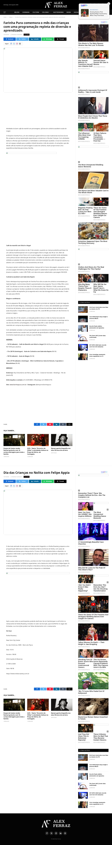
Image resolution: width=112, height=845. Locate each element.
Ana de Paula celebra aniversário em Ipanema (96, 327)
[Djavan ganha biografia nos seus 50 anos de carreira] (61, 440)
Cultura (36, 12)
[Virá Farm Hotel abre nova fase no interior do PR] (83, 309)
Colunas (45, 12)
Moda (69, 12)
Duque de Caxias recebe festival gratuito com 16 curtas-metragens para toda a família (14, 451)
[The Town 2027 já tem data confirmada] (83, 338)
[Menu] (5, 12)
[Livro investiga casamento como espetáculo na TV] (83, 356)
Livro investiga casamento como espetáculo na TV (97, 355)
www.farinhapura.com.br (18, 385)
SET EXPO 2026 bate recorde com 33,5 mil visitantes (97, 346)
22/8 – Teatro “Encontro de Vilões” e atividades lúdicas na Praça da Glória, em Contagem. (37, 451)
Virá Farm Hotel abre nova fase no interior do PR (98, 308)
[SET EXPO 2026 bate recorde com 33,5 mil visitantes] (83, 347)
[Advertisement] (38, 110)
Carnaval (26, 12)
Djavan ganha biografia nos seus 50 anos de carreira (61, 449)
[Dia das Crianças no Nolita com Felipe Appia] (38, 512)
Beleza (17, 12)
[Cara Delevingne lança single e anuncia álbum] (83, 319)
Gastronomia (58, 12)
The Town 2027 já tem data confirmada (97, 336)
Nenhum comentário (17, 34)
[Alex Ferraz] (56, 5)
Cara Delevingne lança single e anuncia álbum (98, 317)
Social (76, 12)
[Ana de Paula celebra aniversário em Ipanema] (83, 328)
